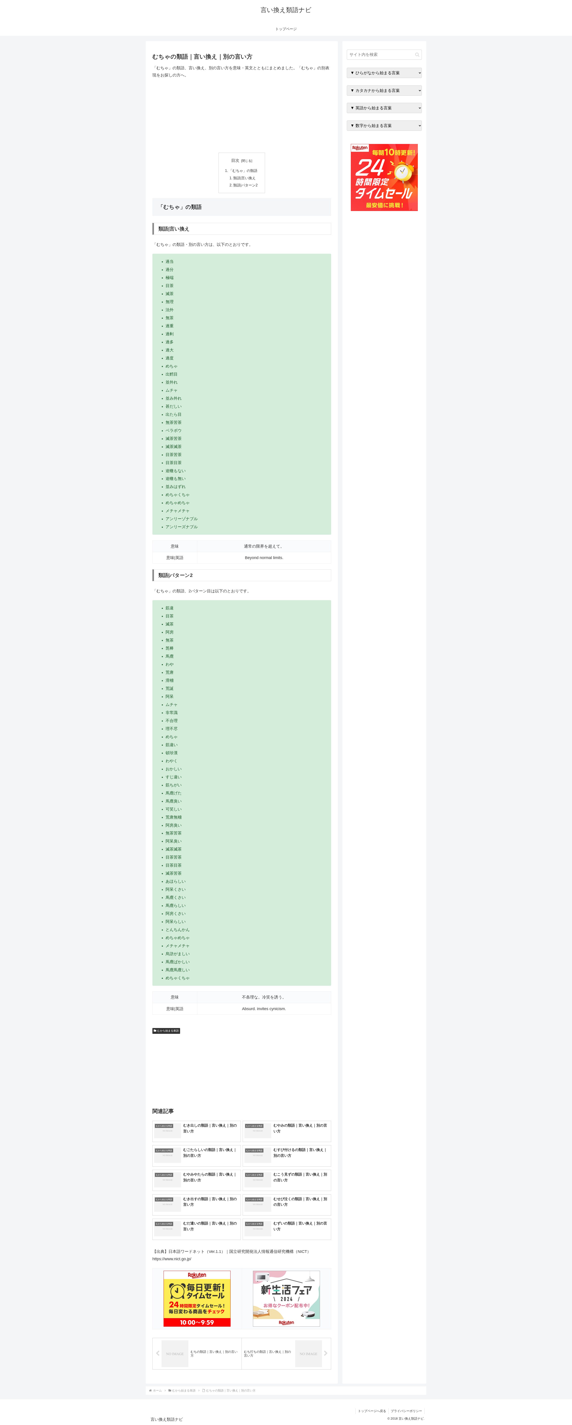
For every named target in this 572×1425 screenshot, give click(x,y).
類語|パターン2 (245, 185)
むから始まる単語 (168, 1030)
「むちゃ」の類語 (243, 171)
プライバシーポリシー (406, 1411)
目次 (235, 160)
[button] (417, 54)
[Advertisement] (241, 115)
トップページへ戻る (372, 1411)
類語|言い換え (244, 178)
